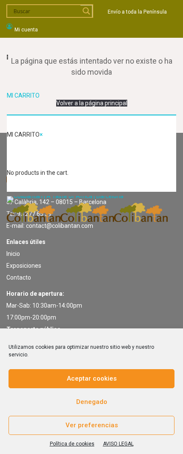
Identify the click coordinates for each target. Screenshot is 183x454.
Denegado (91, 402)
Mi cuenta (26, 30)
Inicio (13, 253)
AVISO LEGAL (118, 444)
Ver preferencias (92, 425)
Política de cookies (72, 444)
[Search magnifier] (86, 11)
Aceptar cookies (92, 378)
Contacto (18, 277)
